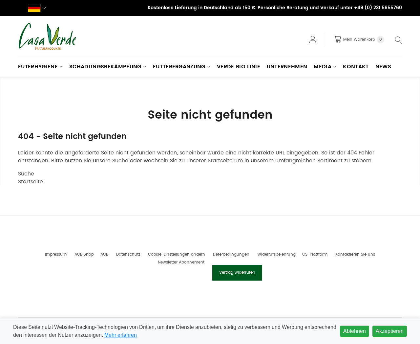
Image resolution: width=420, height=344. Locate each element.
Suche (120, 160)
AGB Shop (84, 254)
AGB (104, 254)
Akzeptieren (390, 331)
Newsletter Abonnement (181, 262)
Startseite (220, 160)
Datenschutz (128, 254)
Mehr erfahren (120, 335)
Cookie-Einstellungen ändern (176, 254)
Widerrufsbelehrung (276, 254)
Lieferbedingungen (231, 254)
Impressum (56, 254)
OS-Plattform (314, 254)
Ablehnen (354, 331)
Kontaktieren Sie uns (355, 254)
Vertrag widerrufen (237, 272)
